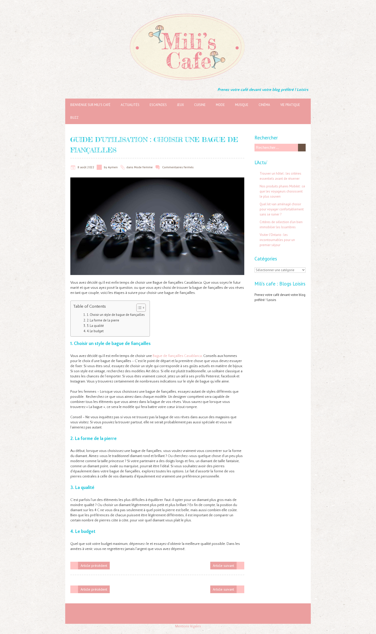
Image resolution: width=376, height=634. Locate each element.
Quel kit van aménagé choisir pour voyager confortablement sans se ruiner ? (282, 209)
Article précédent (94, 565)
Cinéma (264, 105)
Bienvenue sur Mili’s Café (90, 105)
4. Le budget (95, 331)
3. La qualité (95, 326)
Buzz (74, 117)
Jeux (180, 105)
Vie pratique (290, 105)
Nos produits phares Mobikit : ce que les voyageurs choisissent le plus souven (282, 191)
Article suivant (223, 565)
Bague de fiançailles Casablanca (177, 356)
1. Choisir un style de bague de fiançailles (116, 315)
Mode (220, 105)
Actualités (130, 105)
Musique (241, 105)
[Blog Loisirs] (188, 12)
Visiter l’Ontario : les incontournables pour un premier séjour (277, 240)
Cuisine (200, 105)
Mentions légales (188, 626)
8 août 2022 (86, 167)
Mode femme (143, 167)
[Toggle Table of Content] (138, 307)
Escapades (158, 105)
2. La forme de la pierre (103, 320)
